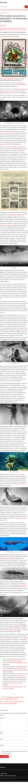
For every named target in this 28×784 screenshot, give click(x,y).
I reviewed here (23, 328)
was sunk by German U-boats (20, 518)
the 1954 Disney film (6, 558)
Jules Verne (19, 28)
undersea (19, 29)
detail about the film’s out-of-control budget (13, 670)
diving (7, 28)
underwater (23, 29)
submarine (5, 29)
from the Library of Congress (20, 662)
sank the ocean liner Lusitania (20, 483)
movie (22, 28)
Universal (6, 142)
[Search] (26, 6)
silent (1, 29)
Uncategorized (3, 25)
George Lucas (21, 146)
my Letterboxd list (10, 688)
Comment (2, 718)
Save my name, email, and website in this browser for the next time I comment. (14, 752)
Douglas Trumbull (13, 146)
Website (2, 745)
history (15, 28)
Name (1, 733)
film (12, 28)
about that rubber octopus (21, 666)
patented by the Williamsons (15, 629)
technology (9, 29)
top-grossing (14, 29)
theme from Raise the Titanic (15, 683)
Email (1, 739)
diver (4, 28)
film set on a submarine (19, 474)
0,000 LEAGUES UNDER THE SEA (6, 78)
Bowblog (3, 2)
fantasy (9, 28)
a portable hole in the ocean (14, 214)
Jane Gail (7, 326)
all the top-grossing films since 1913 (15, 686)
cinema (1, 28)
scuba (25, 28)
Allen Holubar (23, 585)
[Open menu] (27, 2)
